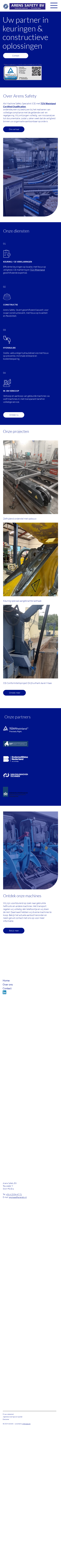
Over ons (8, 984)
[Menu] (54, 5)
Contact (7, 988)
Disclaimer (6, 1419)
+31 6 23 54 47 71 (14, 1194)
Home (6, 980)
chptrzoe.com (26, 1424)
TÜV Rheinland (37, 269)
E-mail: (6, 1197)
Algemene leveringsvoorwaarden (12, 1417)
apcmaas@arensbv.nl (18, 1197)
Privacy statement (8, 1414)
